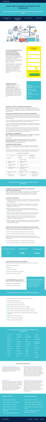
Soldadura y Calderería (6, 380)
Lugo (26, 348)
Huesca (27, 334)
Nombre (29, 52)
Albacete (9, 339)
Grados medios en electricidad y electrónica (10, 409)
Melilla (27, 353)
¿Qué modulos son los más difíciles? (6, 18)
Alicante (9, 341)
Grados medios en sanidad (9, 399)
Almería (9, 344)
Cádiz (8, 355)
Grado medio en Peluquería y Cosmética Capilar (33, 407)
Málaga (27, 351)
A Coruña (9, 334)
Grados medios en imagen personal (11, 402)
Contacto (42, 419)
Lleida (26, 346)
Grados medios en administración (10, 413)
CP (28, 68)
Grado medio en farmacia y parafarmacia (33, 404)
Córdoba (18, 344)
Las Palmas (28, 344)
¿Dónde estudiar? (39, 17)
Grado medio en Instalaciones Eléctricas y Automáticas (33, 366)
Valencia (36, 354)
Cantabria (18, 334)
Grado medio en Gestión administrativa (9, 366)
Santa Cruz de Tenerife (37, 342)
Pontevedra (37, 339)
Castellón (18, 337)
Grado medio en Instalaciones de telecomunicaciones (33, 380)
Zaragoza (37, 357)
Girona (17, 348)
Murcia (27, 355)
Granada (18, 351)
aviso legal (33, 71)
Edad (38, 68)
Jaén (26, 339)
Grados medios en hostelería (9, 406)
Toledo (36, 352)
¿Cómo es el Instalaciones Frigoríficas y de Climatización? (17, 18)
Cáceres (9, 353)
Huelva (18, 355)
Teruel (36, 350)
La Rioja (27, 341)
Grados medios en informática (10, 404)
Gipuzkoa (18, 346)
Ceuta (17, 339)
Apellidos (30, 56)
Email (29, 60)
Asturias (9, 346)
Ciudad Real (19, 341)
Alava (8, 337)
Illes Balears (28, 337)
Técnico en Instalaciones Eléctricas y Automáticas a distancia (32, 411)
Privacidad (36, 419)
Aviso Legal (30, 419)
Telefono (29, 64)
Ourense (37, 337)
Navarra (36, 334)
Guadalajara (19, 353)
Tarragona (37, 347)
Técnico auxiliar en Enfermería (31, 399)
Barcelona (9, 348)
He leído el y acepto (33, 71)
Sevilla (36, 345)
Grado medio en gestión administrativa (33, 402)
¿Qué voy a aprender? (28, 17)
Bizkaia (9, 351)
